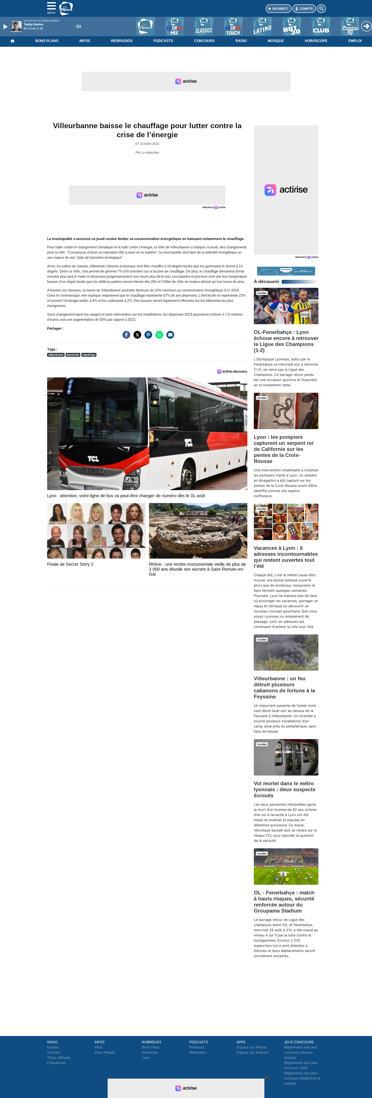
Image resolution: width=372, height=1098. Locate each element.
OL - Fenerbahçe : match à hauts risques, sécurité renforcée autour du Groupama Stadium (284, 902)
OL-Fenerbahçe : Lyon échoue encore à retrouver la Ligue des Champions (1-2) (286, 341)
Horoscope (316, 41)
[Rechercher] (321, 8)
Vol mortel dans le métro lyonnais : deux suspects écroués (284, 789)
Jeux (146, 1057)
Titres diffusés (58, 1057)
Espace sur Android (252, 1052)
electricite (73, 354)
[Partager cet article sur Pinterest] (147, 337)
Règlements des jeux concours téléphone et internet (302, 1078)
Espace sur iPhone (252, 1047)
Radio (241, 41)
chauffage (88, 354)
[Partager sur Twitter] (136, 337)
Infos (84, 41)
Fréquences (56, 1063)
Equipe (52, 1047)
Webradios (122, 41)
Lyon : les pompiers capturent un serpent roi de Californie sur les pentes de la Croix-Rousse (283, 449)
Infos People (105, 1052)
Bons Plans (46, 41)
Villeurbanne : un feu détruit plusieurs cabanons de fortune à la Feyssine (284, 687)
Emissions (150, 1052)
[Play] (6, 26)
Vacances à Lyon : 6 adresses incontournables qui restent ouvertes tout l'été (286, 557)
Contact (53, 1052)
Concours (204, 41)
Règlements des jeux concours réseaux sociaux (301, 1052)
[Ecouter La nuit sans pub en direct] (286, 271)
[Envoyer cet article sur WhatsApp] (158, 337)
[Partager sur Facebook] (125, 337)
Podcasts (163, 41)
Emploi (354, 41)
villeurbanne (56, 354)
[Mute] (78, 26)
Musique (276, 41)
